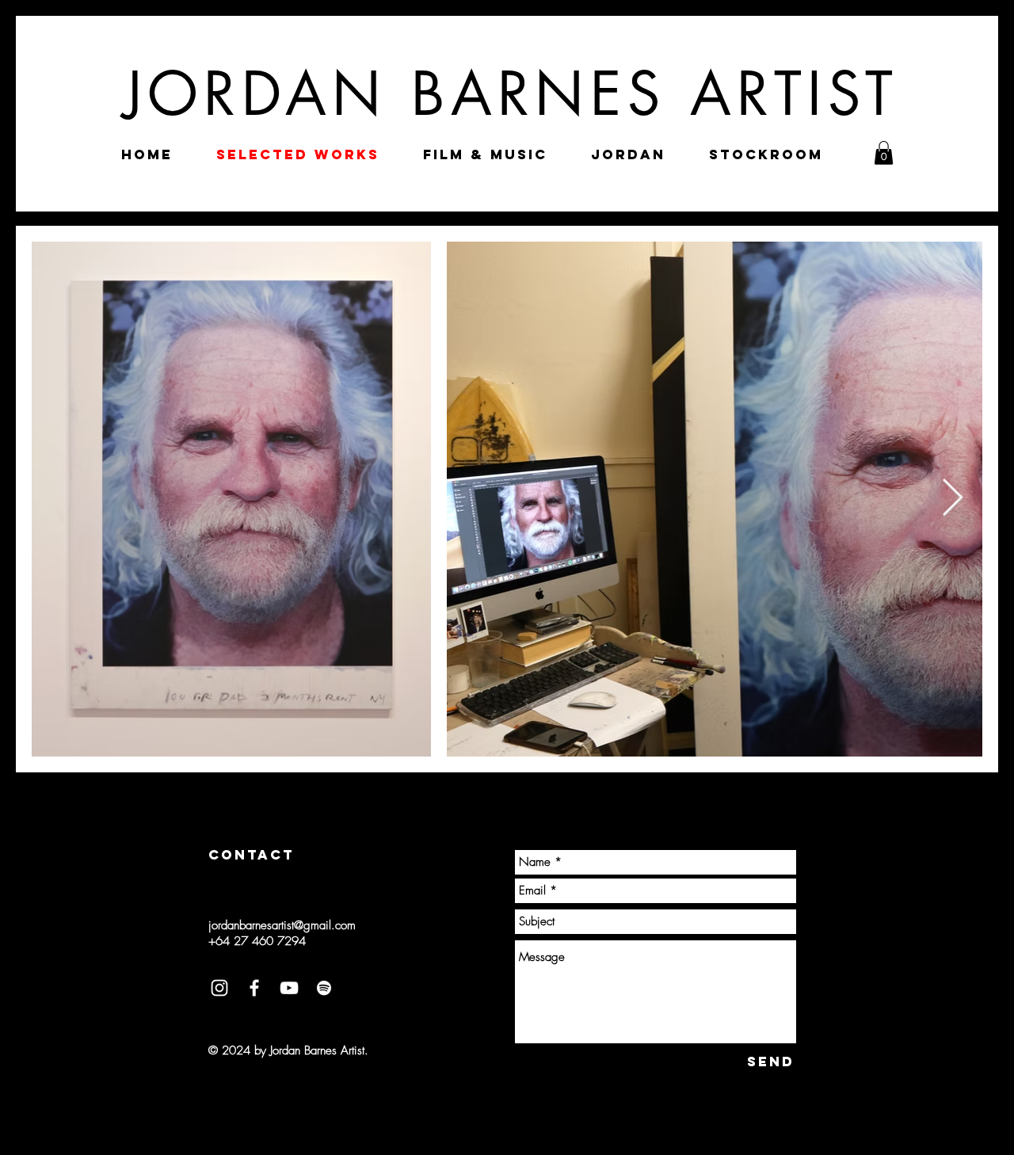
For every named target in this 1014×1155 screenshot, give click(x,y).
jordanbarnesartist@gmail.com (282, 925)
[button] (884, 153)
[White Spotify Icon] (324, 988)
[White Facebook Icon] (254, 988)
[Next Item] (952, 499)
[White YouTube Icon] (289, 988)
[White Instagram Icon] (219, 988)
